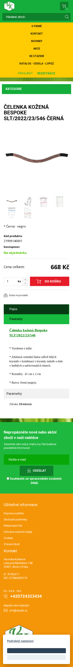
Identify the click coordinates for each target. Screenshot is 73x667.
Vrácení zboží (12, 544)
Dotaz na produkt (18, 295)
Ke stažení (36, 56)
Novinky (36, 41)
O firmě (36, 26)
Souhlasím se (35, 481)
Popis (13, 309)
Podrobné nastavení (20, 641)
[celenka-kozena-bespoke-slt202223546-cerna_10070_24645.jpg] (36, 160)
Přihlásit (25, 73)
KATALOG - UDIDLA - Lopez (36, 63)
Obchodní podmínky (15, 519)
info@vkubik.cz (18, 610)
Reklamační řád (13, 525)
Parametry (16, 319)
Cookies (8, 538)
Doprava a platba (14, 513)
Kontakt (37, 33)
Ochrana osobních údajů (18, 531)
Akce (36, 48)
